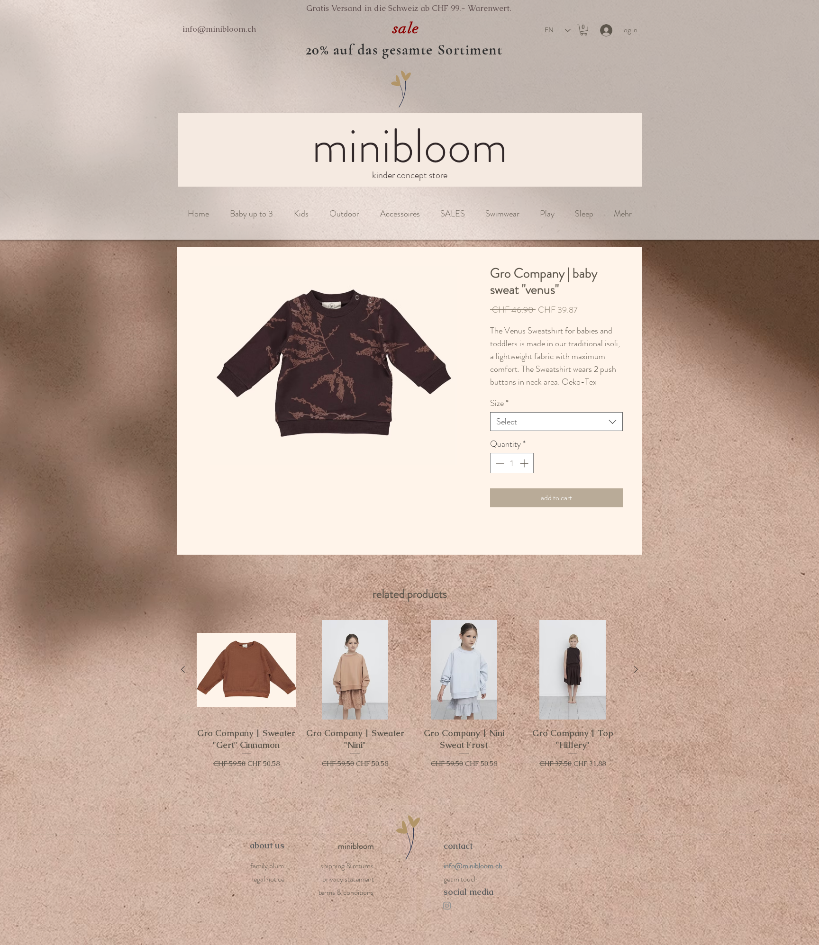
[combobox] (556, 432)
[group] (409, 723)
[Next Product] (636, 680)
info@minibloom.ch (219, 29)
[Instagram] (447, 916)
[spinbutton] (512, 474)
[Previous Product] (183, 680)
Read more (504, 393)
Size (499, 414)
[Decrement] (498, 474)
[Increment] (525, 474)
